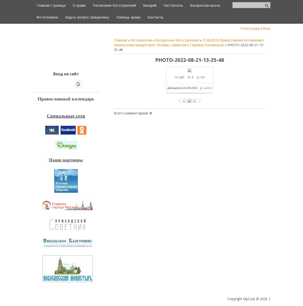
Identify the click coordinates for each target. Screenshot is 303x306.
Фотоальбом (141, 40)
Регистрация (250, 28)
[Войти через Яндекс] (69, 84)
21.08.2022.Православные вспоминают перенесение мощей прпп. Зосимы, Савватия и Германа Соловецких (189, 42)
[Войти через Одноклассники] (86, 84)
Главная (120, 40)
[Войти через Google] (78, 84)
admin (208, 88)
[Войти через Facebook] (61, 84)
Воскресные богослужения (177, 40)
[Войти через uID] (45, 84)
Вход (266, 28)
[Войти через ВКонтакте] (53, 84)
